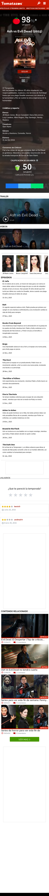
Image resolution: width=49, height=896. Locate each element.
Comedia (21, 133)
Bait (4, 304)
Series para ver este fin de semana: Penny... (24, 700)
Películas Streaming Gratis (13, 8)
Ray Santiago (30, 117)
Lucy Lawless (8, 117)
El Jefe (6, 281)
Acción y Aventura (10, 133)
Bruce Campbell (22, 115)
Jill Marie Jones (9, 115)
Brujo (5, 344)
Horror (28, 133)
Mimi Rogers (19, 117)
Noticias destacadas (36, 8)
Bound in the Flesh (11, 428)
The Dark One (9, 444)
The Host (7, 360)
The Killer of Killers (11, 378)
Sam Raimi (7, 127)
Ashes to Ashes (9, 410)
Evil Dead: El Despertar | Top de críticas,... (23, 639)
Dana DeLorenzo (36, 115)
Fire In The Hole (10, 394)
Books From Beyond (12, 323)
